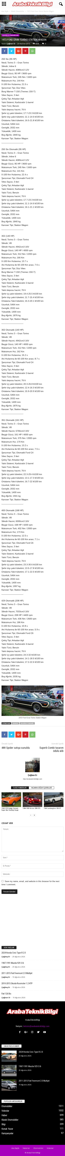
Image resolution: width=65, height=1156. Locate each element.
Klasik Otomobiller (17, 11)
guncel (15, 723)
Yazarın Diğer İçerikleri (41, 788)
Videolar (5, 1110)
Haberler (26, 1148)
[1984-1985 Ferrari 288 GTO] (32, 799)
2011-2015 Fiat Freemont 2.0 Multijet (17, 973)
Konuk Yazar (7, 1128)
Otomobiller (7, 1106)
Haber (4, 1115)
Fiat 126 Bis (6, 993)
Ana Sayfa (5, 11)
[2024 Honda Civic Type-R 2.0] (9, 1056)
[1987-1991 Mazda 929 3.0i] (9, 1070)
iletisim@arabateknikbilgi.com (36, 1026)
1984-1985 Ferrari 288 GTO (31, 808)
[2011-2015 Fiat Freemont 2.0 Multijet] (9, 1085)
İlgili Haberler (19, 788)
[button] (60, 4)
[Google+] (27, 1032)
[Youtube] (45, 1032)
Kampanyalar (7, 1133)
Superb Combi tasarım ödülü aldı (51, 749)
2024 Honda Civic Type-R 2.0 (14, 953)
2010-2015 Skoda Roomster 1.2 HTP (17, 983)
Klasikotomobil (27, 723)
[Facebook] (20, 1032)
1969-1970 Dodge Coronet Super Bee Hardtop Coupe (10, 809)
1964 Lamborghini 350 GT (52, 808)
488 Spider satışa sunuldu (16, 747)
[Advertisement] (32, 921)
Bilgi (3, 1124)
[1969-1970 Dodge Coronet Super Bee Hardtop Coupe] (11, 799)
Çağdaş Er (6, 956)
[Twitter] (39, 1032)
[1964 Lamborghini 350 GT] (53, 799)
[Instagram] (33, 1032)
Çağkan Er (10, 43)
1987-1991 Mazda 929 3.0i (13, 963)
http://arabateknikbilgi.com (32, 779)
